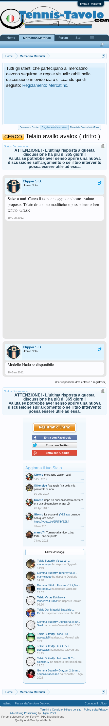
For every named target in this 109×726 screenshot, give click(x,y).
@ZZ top (64, 514)
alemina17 (43, 661)
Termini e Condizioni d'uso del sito (60, 709)
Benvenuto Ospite (29, 127)
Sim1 (40, 625)
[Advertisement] (54, 281)
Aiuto (103, 703)
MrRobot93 (44, 588)
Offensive (40, 485)
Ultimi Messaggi (54, 552)
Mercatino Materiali (37, 38)
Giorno (38, 474)
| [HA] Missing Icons (52, 716)
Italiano (7, 703)
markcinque (44, 564)
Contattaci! (91, 703)
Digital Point (49, 713)
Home (11, 38)
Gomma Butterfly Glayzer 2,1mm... (58, 670)
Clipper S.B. (32, 181)
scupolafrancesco (48, 674)
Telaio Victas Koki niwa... (52, 597)
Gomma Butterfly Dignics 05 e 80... (58, 621)
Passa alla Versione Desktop (32, 703)
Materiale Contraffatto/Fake (84, 127)
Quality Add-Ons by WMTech (33, 720)
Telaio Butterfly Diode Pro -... (54, 633)
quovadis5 (43, 637)
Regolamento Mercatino (44, 85)
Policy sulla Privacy (96, 709)
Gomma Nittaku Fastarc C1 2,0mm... (59, 585)
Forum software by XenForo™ (20, 716)
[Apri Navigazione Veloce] (103, 56)
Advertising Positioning (23, 713)
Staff (79, 38)
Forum (63, 38)
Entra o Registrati (90, 3)
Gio (39, 613)
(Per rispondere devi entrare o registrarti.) (80, 382)
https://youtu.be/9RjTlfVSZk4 (51, 521)
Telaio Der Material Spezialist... (56, 609)
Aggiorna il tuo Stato (43, 468)
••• (82, 479)
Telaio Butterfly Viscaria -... (53, 560)
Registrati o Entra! (54, 427)
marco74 (39, 532)
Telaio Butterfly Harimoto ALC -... (57, 658)
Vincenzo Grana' (47, 600)
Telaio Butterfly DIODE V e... (54, 646)
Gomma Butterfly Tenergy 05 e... (57, 572)
